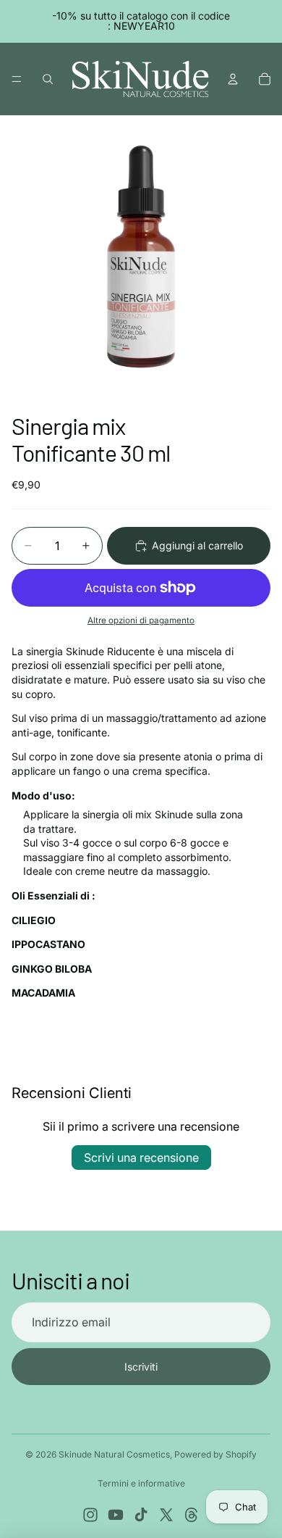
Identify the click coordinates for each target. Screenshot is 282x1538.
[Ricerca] (48, 79)
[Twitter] (166, 1515)
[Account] (233, 79)
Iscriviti (141, 1366)
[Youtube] (115, 1515)
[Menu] (16, 79)
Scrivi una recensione (141, 1157)
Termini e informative (141, 1483)
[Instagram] (90, 1515)
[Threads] (191, 1515)
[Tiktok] (141, 1515)
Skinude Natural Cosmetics (114, 1454)
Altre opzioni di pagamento (141, 620)
